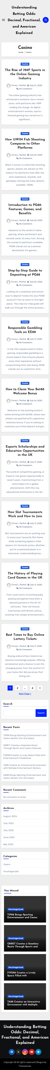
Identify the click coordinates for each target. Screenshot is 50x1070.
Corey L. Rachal (18, 85)
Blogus (40, 1062)
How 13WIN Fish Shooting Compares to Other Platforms (25, 143)
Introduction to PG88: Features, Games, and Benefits (25, 209)
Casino (25, 64)
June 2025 (9, 837)
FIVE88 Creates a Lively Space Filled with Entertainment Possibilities (22, 976)
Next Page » (25, 693)
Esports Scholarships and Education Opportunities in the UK (25, 451)
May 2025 (8, 844)
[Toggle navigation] (3, 19)
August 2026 (10, 816)
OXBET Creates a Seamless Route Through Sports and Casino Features (23, 947)
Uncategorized (11, 871)
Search (8, 704)
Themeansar (25, 1066)
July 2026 (8, 823)
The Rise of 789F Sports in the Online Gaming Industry (25, 74)
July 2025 (8, 830)
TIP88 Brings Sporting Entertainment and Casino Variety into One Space (22, 918)
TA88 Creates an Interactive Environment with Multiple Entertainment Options (23, 1005)
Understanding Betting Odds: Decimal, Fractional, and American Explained (24, 20)
